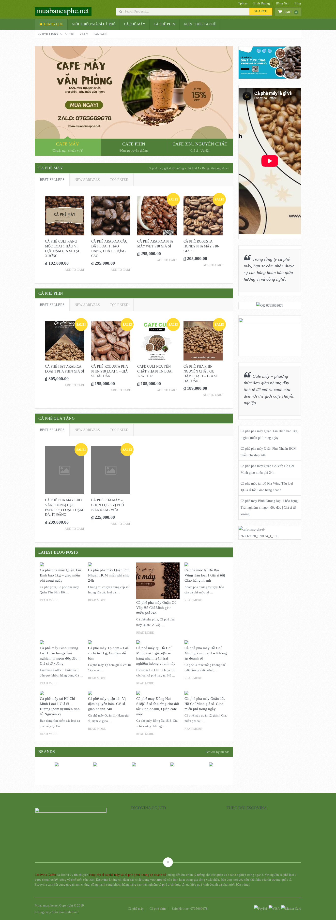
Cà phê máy (134, 24)
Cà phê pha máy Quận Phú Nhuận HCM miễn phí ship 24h (109, 575)
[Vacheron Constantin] (172, 777)
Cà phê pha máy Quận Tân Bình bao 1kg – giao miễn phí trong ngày (60, 575)
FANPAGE (100, 34)
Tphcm (242, 3)
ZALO (84, 34)
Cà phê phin (164, 24)
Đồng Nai (282, 3)
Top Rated (119, 180)
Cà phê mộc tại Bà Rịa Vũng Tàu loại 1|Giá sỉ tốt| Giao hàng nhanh (204, 575)
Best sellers (52, 180)
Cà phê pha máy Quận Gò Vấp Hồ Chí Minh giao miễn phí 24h (156, 608)
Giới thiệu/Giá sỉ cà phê (93, 24)
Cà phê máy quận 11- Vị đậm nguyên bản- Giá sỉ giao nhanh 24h (107, 704)
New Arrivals (87, 180)
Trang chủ (52, 24)
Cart (290, 12)
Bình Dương (261, 3)
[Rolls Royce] (134, 777)
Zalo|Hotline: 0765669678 (190, 908)
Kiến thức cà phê (200, 24)
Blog (297, 3)
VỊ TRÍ (69, 34)
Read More (48, 600)
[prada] (95, 777)
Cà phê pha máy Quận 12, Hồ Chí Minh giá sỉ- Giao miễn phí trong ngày (204, 704)
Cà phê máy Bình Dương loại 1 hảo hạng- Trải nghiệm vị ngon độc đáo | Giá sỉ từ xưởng (270, 507)
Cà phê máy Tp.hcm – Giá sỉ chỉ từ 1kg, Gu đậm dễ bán (108, 653)
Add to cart (74, 270)
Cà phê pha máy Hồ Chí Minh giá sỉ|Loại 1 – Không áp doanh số (205, 653)
